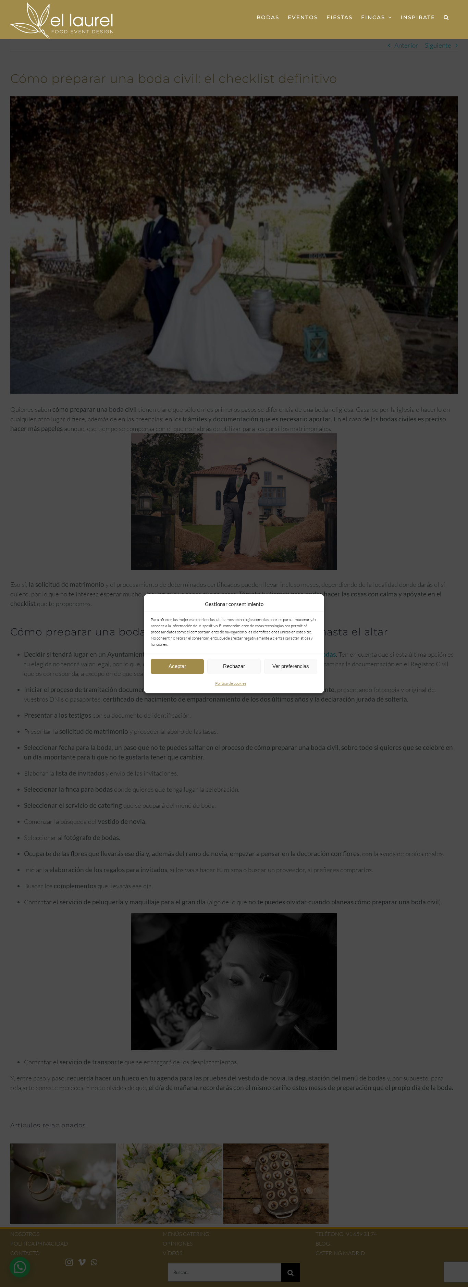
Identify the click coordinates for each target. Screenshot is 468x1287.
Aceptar (177, 666)
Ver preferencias (290, 666)
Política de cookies (230, 683)
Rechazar (234, 666)
